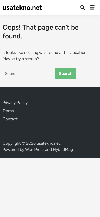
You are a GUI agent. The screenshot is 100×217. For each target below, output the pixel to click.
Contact (10, 118)
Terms (8, 110)
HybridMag (63, 149)
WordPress (34, 149)
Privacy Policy (15, 102)
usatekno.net (22, 7)
